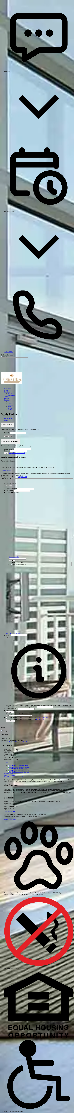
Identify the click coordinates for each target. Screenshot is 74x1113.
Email (8, 635)
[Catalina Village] (11, 384)
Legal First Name (11, 488)
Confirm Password (12, 708)
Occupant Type (11, 483)
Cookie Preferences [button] (9, 775)
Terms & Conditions (42, 717)
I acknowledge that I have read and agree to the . (28, 717)
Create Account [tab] (8, 418)
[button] (39, 705)
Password (7, 451)
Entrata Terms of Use (10, 819)
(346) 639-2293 (22, 477)
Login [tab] (6, 420)
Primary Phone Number (20, 564)
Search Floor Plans (6, 470)
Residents (7, 392)
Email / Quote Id (9, 449)
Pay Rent (10, 393)
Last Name (9, 490)
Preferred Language (12, 710)
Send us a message (9, 811)
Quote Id (6, 433)
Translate (6, 400)
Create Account (10, 721)
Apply (6, 396)
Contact (6, 398)
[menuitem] (38, 388)
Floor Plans (7, 388)
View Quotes (8, 436)
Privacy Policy (40, 719)
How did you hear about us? (14, 714)
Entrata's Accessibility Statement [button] (13, 777)
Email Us (24, 741)
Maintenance (11, 395)
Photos (6, 390)
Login (6, 453)
